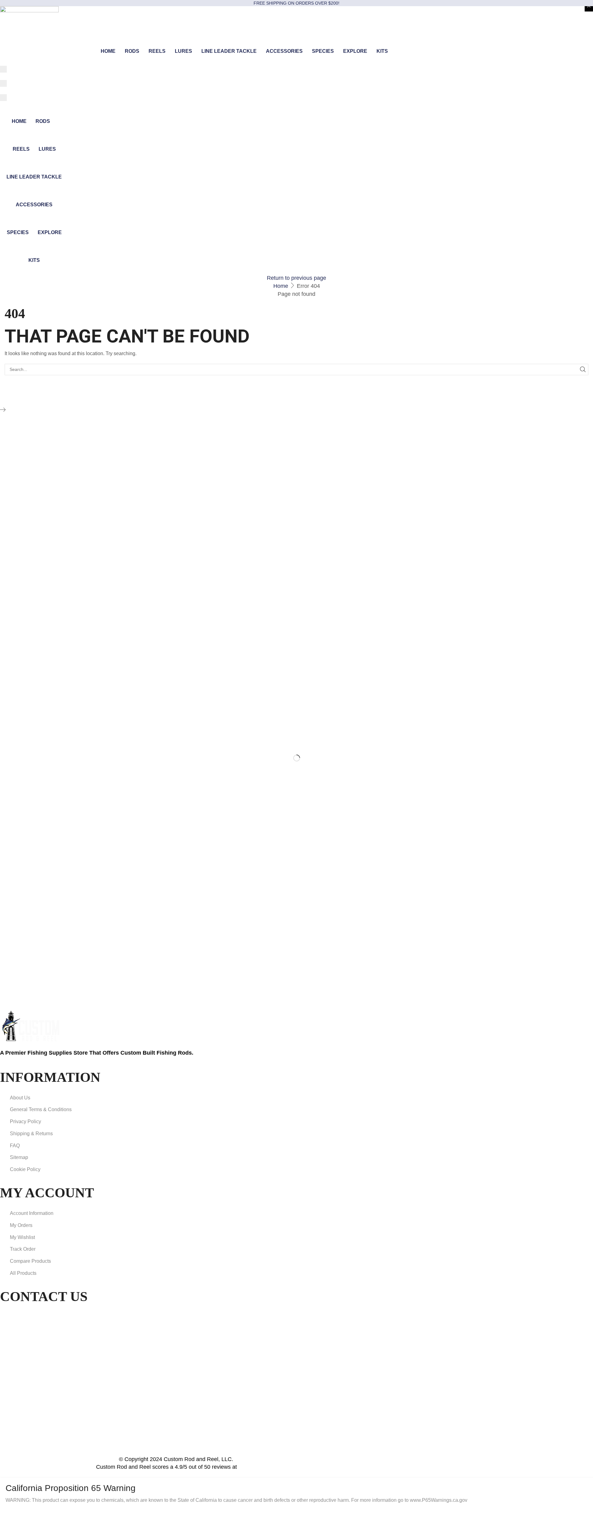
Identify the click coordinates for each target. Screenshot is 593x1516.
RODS (132, 51)
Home (280, 286)
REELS (157, 51)
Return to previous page (296, 278)
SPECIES (323, 51)
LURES (183, 51)
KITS (382, 51)
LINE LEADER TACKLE (229, 51)
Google (247, 1467)
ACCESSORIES (284, 51)
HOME (108, 51)
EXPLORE (355, 51)
